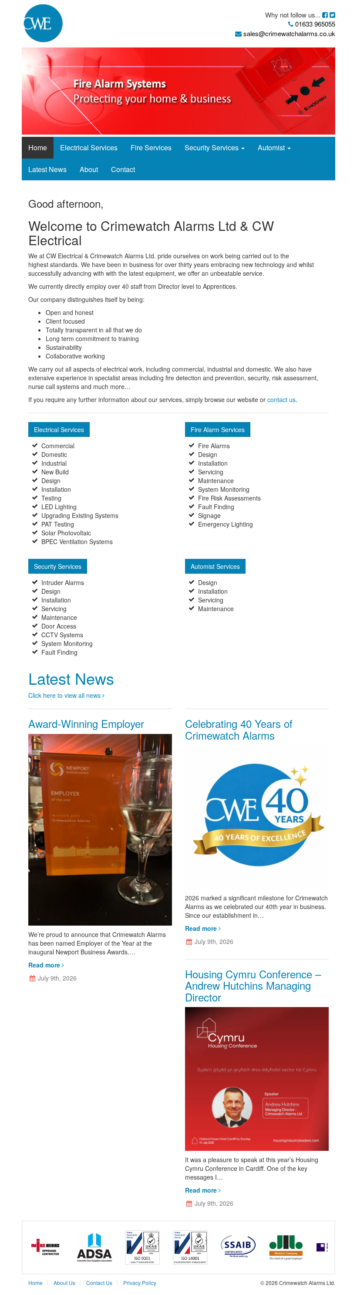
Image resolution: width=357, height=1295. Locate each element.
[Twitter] (332, 14)
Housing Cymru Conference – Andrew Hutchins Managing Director (253, 985)
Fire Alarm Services (218, 429)
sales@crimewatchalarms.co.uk (288, 33)
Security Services (212, 147)
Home (37, 147)
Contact (123, 169)
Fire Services (151, 147)
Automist (272, 147)
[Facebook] (326, 14)
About (89, 169)
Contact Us (99, 1282)
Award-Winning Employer (86, 723)
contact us (281, 399)
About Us (64, 1282)
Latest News (47, 169)
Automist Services (215, 566)
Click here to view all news (65, 695)
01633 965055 (315, 23)
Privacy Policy (139, 1282)
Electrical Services (89, 147)
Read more (45, 964)
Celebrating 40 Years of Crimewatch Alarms (239, 729)
